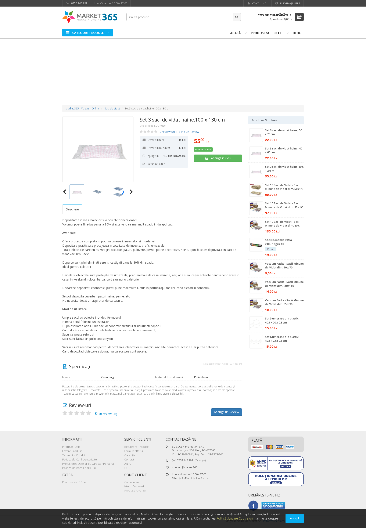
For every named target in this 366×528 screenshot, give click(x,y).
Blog (297, 33)
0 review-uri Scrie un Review (179, 132)
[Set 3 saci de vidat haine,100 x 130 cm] (97, 149)
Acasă (235, 33)
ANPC (127, 464)
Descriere (72, 209)
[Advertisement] (183, 68)
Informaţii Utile (290, 3)
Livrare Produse (72, 451)
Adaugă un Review (226, 412)
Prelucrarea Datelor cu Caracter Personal (88, 464)
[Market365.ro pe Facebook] (253, 505)
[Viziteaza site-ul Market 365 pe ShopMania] (273, 505)
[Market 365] (89, 17)
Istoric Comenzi (134, 486)
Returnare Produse (136, 447)
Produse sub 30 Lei (267, 33)
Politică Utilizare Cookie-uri (79, 468)
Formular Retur (133, 451)
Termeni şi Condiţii (74, 455)
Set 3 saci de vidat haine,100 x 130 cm (182, 119)
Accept (294, 518)
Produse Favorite (135, 490)
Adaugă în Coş (219, 158)
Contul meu (260, 3)
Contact (129, 459)
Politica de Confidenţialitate (79, 459)
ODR (127, 468)
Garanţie (129, 455)
